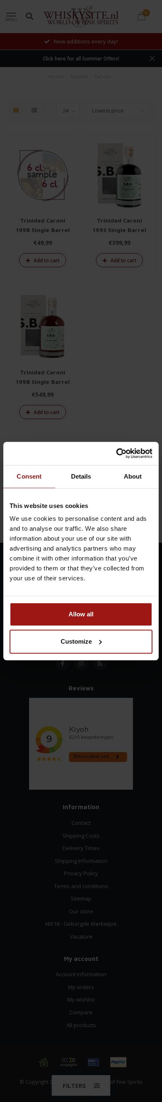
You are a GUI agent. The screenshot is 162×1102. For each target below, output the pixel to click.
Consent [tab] (29, 476)
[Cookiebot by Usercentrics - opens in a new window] (116, 453)
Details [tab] (81, 476)
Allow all (81, 614)
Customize (76, 641)
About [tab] (133, 476)
